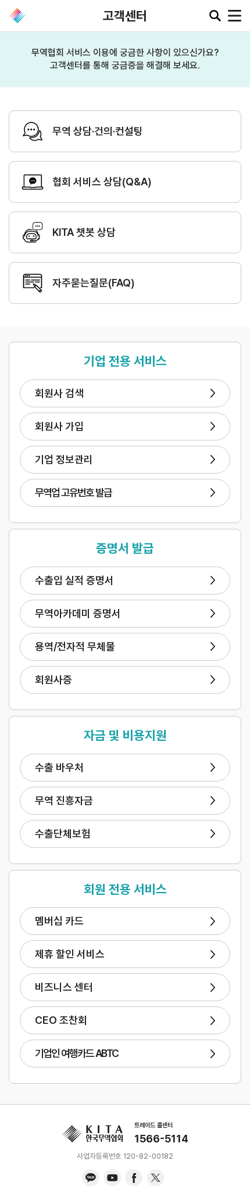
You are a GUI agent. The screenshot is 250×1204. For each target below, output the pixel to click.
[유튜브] (112, 1178)
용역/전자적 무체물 (75, 646)
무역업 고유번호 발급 (73, 492)
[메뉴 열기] (234, 15)
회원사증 (53, 679)
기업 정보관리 (64, 459)
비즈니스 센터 (64, 987)
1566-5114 (161, 1139)
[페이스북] (133, 1178)
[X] (155, 1178)
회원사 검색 (59, 393)
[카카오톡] (90, 1178)
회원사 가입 (59, 426)
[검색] (215, 15)
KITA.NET (17, 15)
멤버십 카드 (59, 921)
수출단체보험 (63, 833)
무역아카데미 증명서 (78, 613)
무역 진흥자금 (64, 800)
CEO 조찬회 (61, 1020)
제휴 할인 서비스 (70, 954)
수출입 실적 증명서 (74, 580)
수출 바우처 (59, 767)
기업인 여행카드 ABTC (77, 1053)
